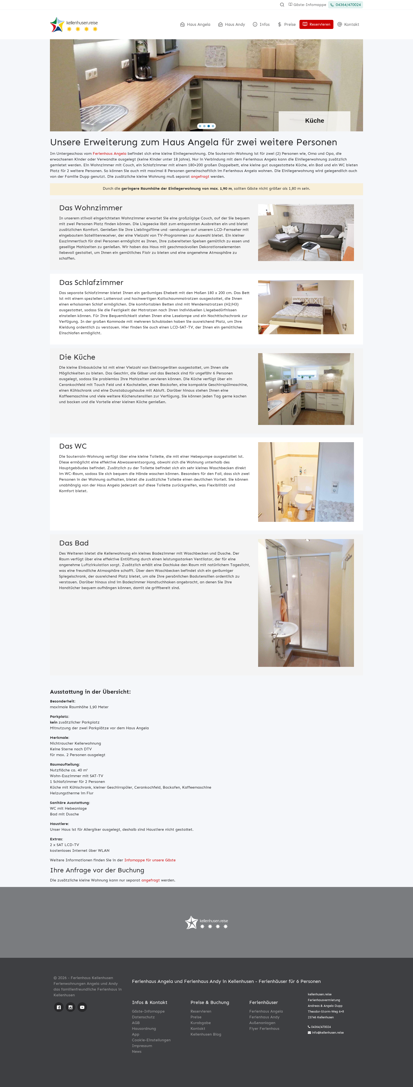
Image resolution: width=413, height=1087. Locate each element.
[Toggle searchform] (282, 4)
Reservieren (319, 24)
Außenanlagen (262, 1022)
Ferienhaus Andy (264, 1017)
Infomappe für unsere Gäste (150, 860)
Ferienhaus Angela (109, 153)
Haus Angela (198, 24)
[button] (200, 126)
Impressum (142, 1045)
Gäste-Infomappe (309, 4)
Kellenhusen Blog (205, 1034)
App (135, 1034)
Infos (264, 24)
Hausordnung (144, 1028)
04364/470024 (348, 4)
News (136, 1051)
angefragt (200, 176)
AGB (136, 1022)
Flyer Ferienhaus (264, 1028)
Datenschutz (143, 1017)
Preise (289, 24)
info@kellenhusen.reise (328, 1032)
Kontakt (351, 24)
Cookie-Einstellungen (151, 1040)
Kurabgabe (200, 1022)
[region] (206, 83)
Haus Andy (234, 24)
